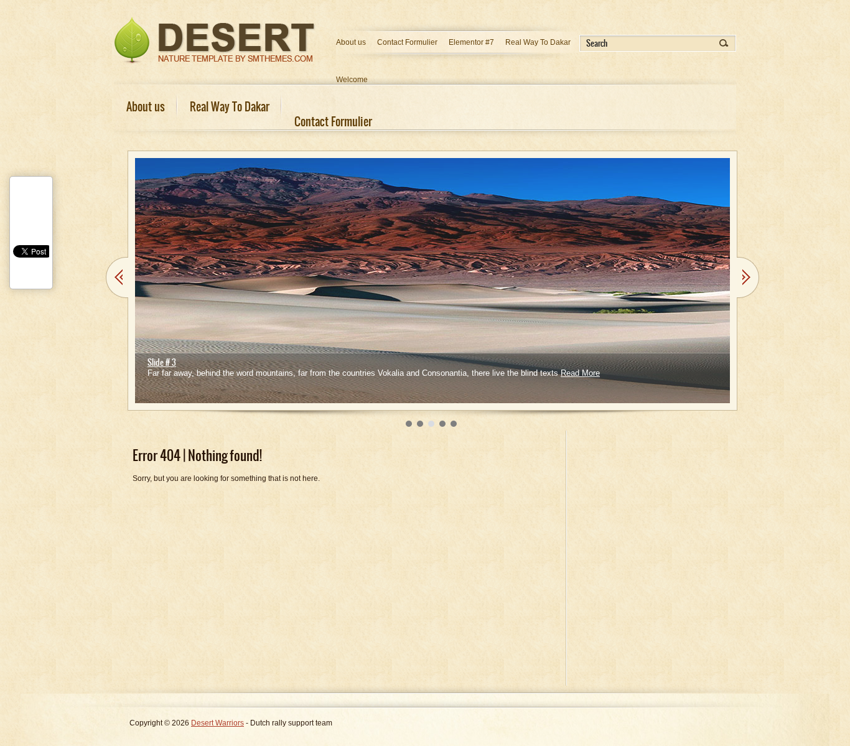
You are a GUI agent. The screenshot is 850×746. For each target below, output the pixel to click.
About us (351, 42)
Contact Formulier (407, 42)
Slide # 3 (161, 362)
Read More (580, 373)
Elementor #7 (471, 42)
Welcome (352, 79)
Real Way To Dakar (538, 42)
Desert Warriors (217, 723)
